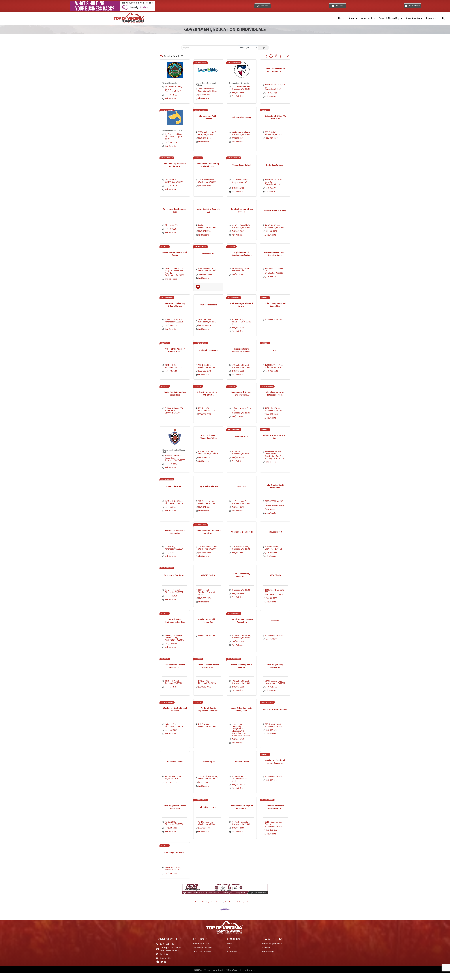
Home (341, 18)
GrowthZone (252, 970)
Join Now (266, 947)
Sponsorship (232, 951)
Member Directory (200, 943)
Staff (229, 947)
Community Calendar (201, 951)
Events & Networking (389, 18)
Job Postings (240, 902)
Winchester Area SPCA (172, 131)
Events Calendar (217, 902)
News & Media (412, 18)
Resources (431, 18)
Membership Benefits (272, 943)
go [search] (264, 47)
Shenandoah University (239, 83)
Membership (367, 18)
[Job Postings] (198, 288)
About (352, 18)
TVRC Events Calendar (202, 947)
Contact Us (251, 902)
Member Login (268, 951)
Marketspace (229, 902)
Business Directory (202, 902)
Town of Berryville (169, 83)
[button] (161, 56)
